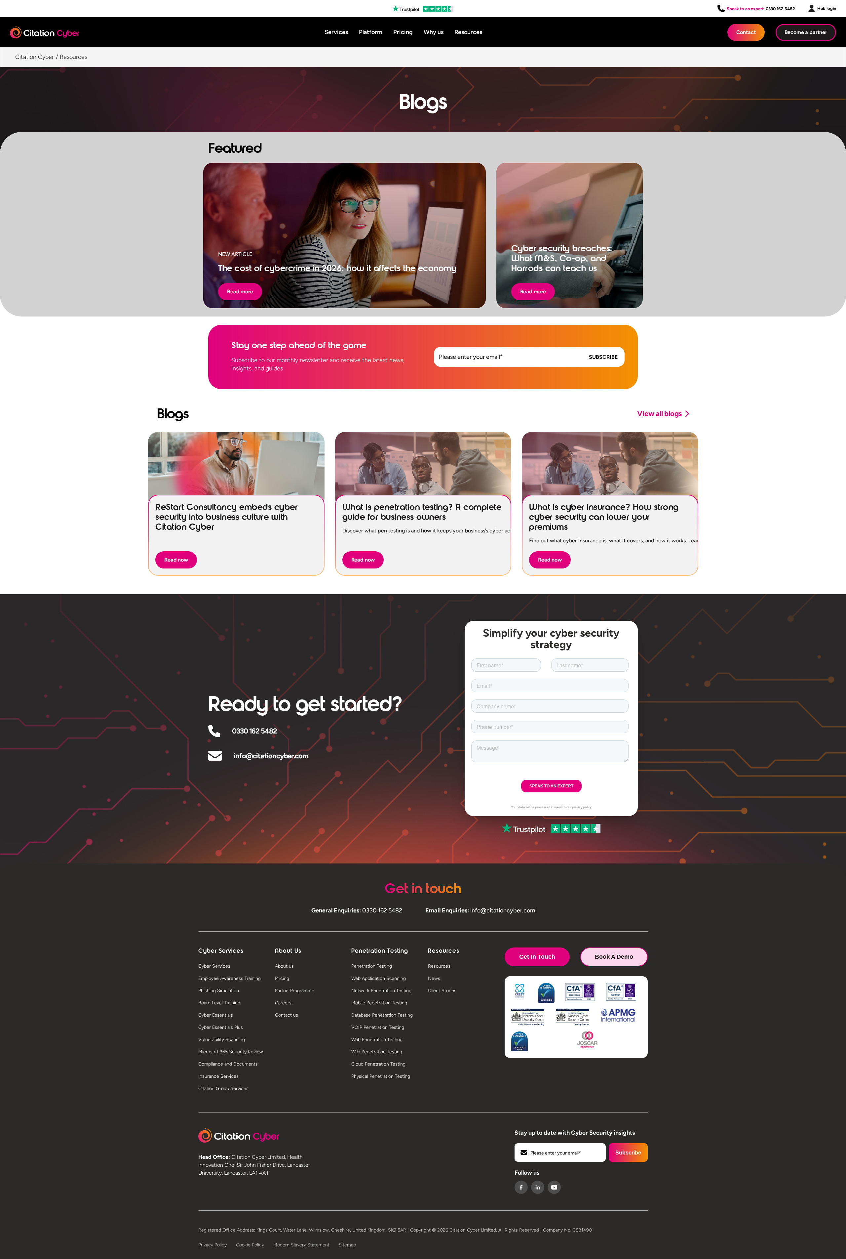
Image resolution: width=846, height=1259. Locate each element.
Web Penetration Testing (377, 1039)
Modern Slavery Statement (301, 1245)
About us (284, 966)
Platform (370, 32)
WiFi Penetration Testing (376, 1052)
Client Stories (442, 990)
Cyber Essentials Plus (220, 1027)
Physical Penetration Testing (380, 1076)
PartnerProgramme (294, 990)
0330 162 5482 (780, 9)
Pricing (403, 32)
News (434, 978)
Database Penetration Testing (382, 1015)
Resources (468, 32)
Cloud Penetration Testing (378, 1064)
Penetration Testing (371, 966)
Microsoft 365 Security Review (230, 1052)
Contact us (286, 1015)
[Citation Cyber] (238, 1135)
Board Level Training (219, 1003)
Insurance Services (218, 1076)
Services (336, 32)
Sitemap (347, 1245)
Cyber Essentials (215, 1015)
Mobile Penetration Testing (379, 1003)
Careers (283, 1003)
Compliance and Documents (228, 1064)
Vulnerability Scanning (221, 1039)
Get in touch (537, 956)
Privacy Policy (212, 1245)
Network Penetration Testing (381, 990)
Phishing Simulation (218, 990)
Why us (433, 32)
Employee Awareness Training (229, 978)
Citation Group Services (223, 1088)
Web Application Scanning (378, 978)
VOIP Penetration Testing (377, 1027)
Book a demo (614, 956)
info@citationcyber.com (271, 755)
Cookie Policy (250, 1245)
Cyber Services (214, 966)
